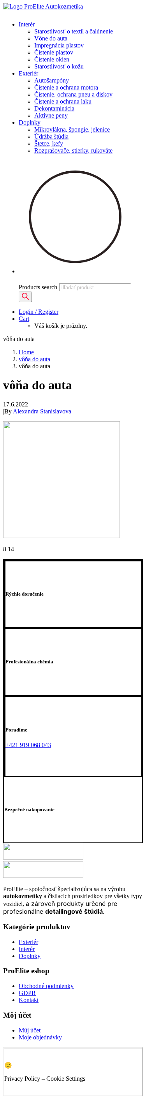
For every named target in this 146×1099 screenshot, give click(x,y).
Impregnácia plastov (59, 45)
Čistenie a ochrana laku (62, 101)
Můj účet (29, 1030)
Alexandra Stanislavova (42, 411)
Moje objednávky (40, 1037)
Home (26, 352)
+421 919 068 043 (28, 745)
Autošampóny (51, 80)
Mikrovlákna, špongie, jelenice (72, 129)
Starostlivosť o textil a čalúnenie (73, 31)
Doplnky (29, 122)
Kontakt (29, 1000)
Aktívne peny (51, 115)
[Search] (25, 297)
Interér (27, 24)
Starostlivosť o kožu (59, 66)
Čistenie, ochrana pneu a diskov (73, 94)
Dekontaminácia (54, 108)
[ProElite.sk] (73, 9)
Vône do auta (50, 38)
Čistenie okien (51, 59)
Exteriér (28, 73)
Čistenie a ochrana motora (66, 87)
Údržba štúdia (51, 136)
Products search (38, 287)
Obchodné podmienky (46, 986)
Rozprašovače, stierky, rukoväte (73, 150)
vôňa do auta (34, 359)
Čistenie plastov (53, 52)
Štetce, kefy (48, 143)
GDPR (27, 993)
